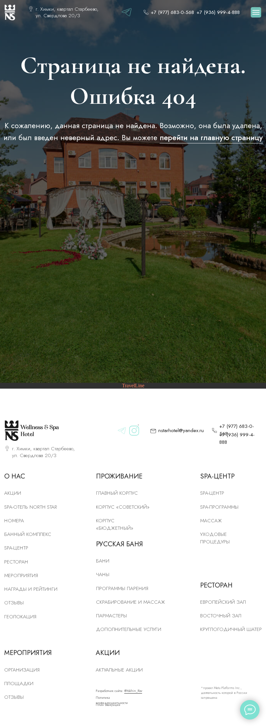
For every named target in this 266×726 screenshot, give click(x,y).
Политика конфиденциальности (112, 700)
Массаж (211, 520)
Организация (22, 669)
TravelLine (133, 385)
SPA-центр (16, 547)
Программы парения (122, 588)
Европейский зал (223, 602)
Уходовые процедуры (215, 538)
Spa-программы (219, 507)
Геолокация (20, 616)
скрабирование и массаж (130, 602)
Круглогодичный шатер (231, 629)
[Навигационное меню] (256, 12)
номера (14, 520)
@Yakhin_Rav (133, 690)
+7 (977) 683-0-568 (172, 12)
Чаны (102, 574)
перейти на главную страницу (211, 137)
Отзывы (14, 602)
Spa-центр (212, 493)
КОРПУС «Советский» (123, 507)
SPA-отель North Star (30, 507)
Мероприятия (21, 575)
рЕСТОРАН (16, 561)
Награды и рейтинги (30, 589)
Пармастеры (111, 615)
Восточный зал (220, 615)
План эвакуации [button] (108, 704)
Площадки (18, 683)
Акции (12, 493)
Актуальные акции (119, 669)
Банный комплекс (27, 534)
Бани (102, 560)
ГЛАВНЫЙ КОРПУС (117, 493)
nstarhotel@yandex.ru (181, 430)
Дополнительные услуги (128, 629)
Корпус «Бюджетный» (114, 524)
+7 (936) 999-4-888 (218, 12)
